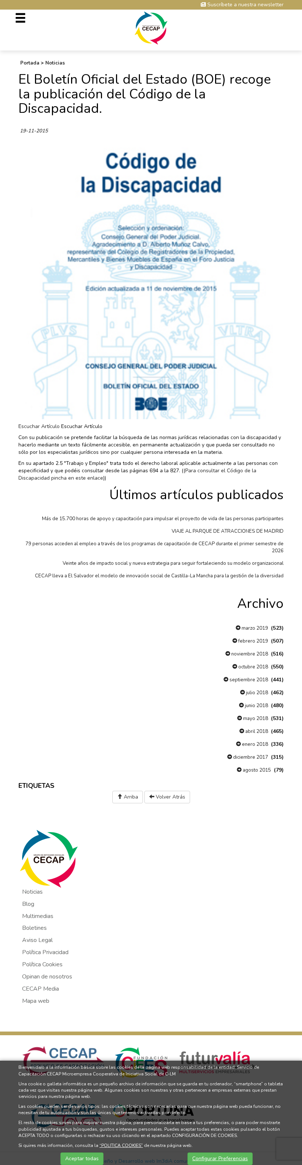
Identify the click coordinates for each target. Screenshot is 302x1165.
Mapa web (35, 1001)
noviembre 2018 (249, 654)
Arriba (130, 796)
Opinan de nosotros (47, 977)
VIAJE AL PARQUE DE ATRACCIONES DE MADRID (228, 531)
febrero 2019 (252, 641)
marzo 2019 (254, 628)
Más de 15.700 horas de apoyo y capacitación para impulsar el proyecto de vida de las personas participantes (163, 518)
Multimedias (37, 916)
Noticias (55, 63)
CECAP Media (40, 989)
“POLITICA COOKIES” (121, 1145)
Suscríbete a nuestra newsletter (245, 4)
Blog (28, 904)
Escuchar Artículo (39, 426)
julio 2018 (256, 692)
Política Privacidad (45, 952)
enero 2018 (254, 744)
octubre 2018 (252, 667)
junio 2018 (256, 705)
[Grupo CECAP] (151, 27)
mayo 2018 (255, 718)
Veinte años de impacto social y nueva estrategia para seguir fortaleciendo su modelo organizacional (173, 563)
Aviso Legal (37, 940)
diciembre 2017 (250, 757)
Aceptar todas (82, 1158)
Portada (29, 63)
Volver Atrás (169, 796)
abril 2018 (256, 731)
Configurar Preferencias (220, 1158)
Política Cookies (42, 964)
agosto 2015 (256, 770)
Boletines (34, 928)
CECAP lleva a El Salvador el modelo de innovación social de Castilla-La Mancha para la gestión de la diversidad (159, 576)
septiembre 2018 (248, 680)
